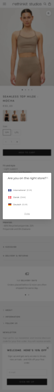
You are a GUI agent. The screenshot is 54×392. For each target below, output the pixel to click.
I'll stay (27, 213)
